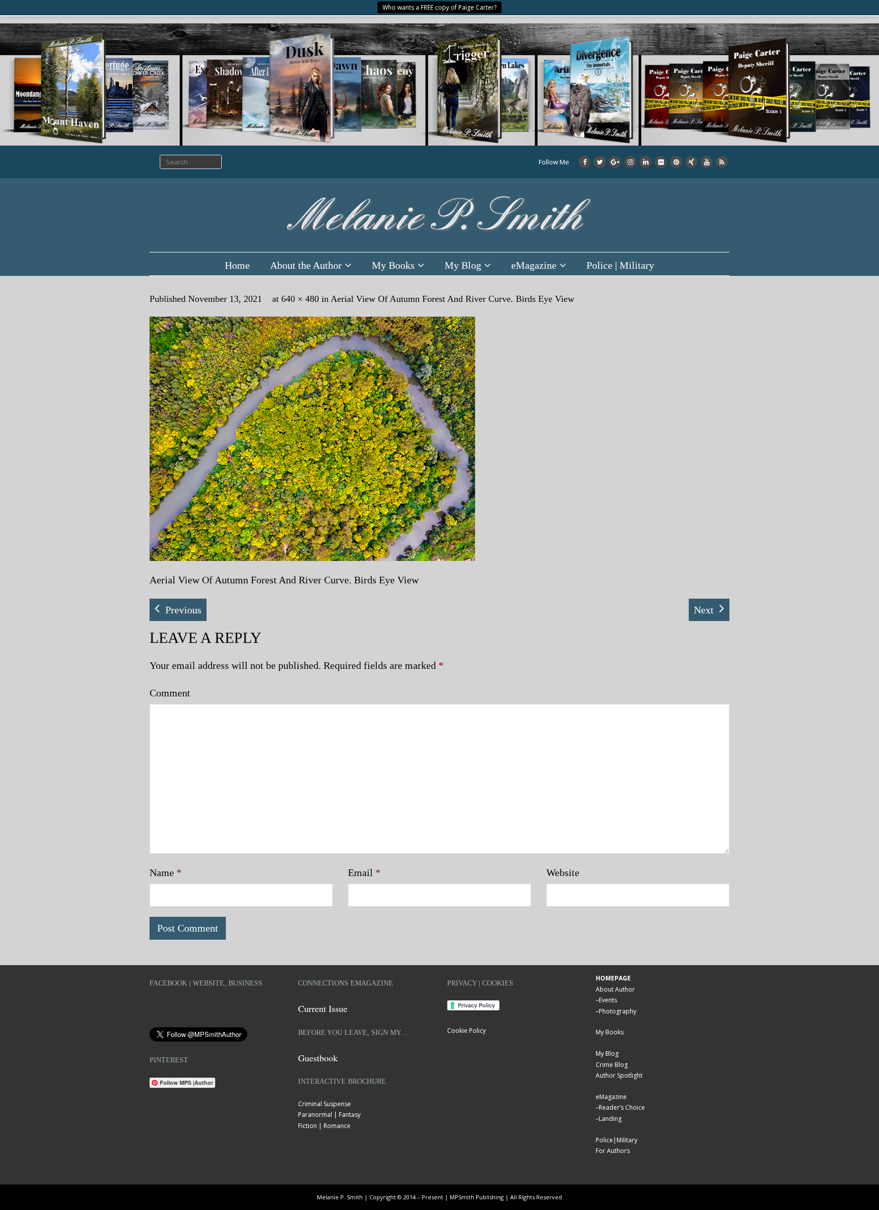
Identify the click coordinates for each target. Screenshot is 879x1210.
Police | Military (620, 265)
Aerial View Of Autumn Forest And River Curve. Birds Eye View (452, 299)
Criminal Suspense (324, 1104)
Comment (170, 692)
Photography (617, 1011)
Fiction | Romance (324, 1125)
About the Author (306, 265)
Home (237, 265)
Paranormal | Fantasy (329, 1114)
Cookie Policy (466, 1030)
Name (166, 872)
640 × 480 (300, 299)
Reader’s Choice (622, 1107)
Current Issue (322, 1008)
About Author (615, 989)
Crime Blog (612, 1064)
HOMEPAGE (613, 978)
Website (562, 872)
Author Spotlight (619, 1075)
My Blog (463, 265)
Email (364, 872)
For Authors (613, 1150)
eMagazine (533, 265)
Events (608, 1000)
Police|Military (616, 1140)
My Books (393, 265)
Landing (610, 1118)
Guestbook (318, 1058)
